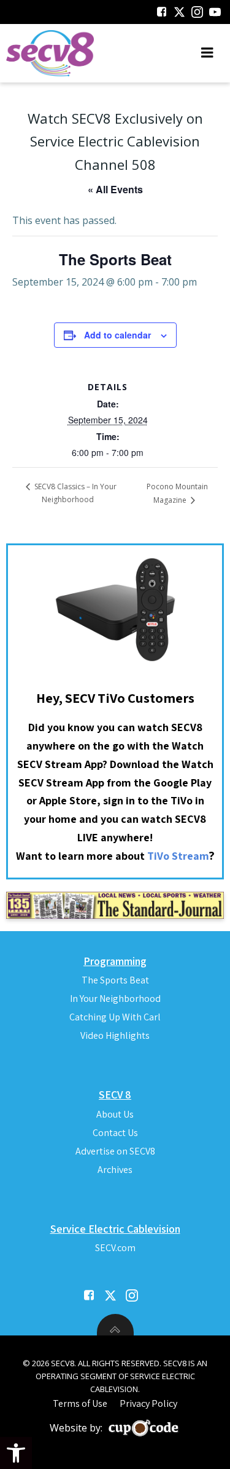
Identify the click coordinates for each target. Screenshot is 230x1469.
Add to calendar (117, 335)
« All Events (115, 189)
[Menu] (207, 52)
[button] (16, 1453)
